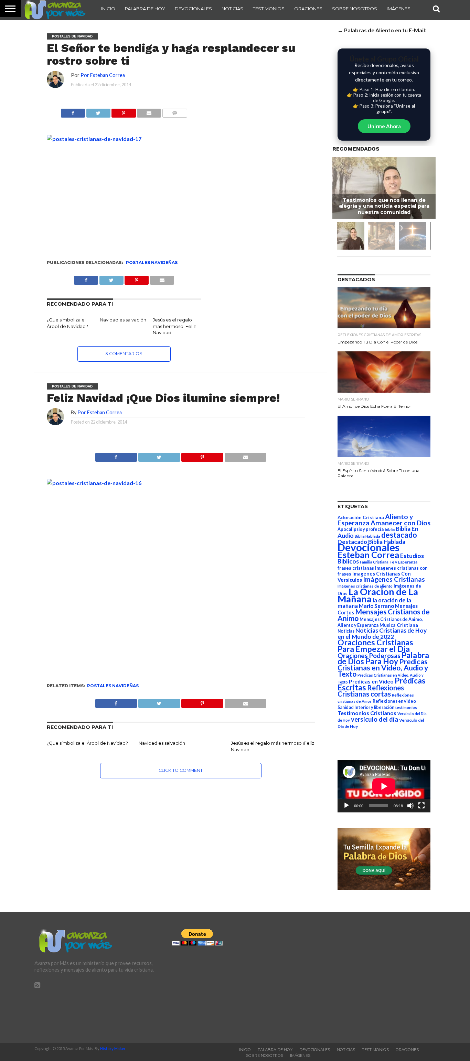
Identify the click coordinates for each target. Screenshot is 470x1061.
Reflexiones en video (394, 701)
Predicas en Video (371, 681)
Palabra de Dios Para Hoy (383, 658)
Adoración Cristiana (361, 517)
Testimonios (269, 8)
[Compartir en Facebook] (73, 111)
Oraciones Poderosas (369, 655)
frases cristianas (356, 568)
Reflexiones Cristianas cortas (371, 690)
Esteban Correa (368, 554)
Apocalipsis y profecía (361, 529)
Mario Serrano (376, 606)
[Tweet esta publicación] (98, 111)
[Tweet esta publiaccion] (111, 278)
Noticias (232, 8)
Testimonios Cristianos (367, 713)
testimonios (406, 707)
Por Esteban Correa (103, 75)
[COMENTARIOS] (174, 111)
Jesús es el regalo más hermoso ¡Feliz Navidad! (174, 326)
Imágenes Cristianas (394, 579)
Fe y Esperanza (403, 562)
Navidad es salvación (123, 319)
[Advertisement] (373, 977)
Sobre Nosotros (354, 8)
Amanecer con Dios (400, 523)
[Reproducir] (346, 805)
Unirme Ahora (384, 126)
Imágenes (398, 8)
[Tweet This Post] (159, 455)
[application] (384, 786)
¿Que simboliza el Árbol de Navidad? (87, 743)
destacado (399, 534)
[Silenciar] (410, 805)
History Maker (113, 1048)
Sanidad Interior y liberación (366, 707)
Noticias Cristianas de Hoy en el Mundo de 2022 (382, 633)
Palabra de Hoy (145, 8)
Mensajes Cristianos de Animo (384, 614)
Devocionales (193, 8)
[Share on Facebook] (116, 455)
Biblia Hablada (367, 536)
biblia (390, 529)
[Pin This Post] (202, 455)
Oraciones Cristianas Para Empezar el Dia (375, 645)
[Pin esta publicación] (123, 111)
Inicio (108, 8)
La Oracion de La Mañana (378, 595)
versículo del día (374, 719)
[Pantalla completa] (421, 805)
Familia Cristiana (374, 562)
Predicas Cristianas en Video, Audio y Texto (383, 667)
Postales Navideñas (152, 262)
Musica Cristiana (399, 625)
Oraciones (308, 8)
